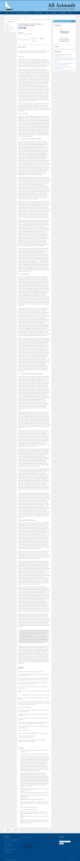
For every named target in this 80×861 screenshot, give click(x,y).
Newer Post (16, 829)
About (12, 12)
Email (60, 839)
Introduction (7, 24)
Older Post (8, 829)
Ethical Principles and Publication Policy (23, 12)
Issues (47, 12)
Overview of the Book (9, 26)
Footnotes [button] (21, 748)
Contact (69, 12)
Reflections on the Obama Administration (9, 29)
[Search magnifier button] (75, 21)
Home (7, 12)
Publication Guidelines (38, 12)
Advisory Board (63, 12)
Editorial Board (54, 12)
